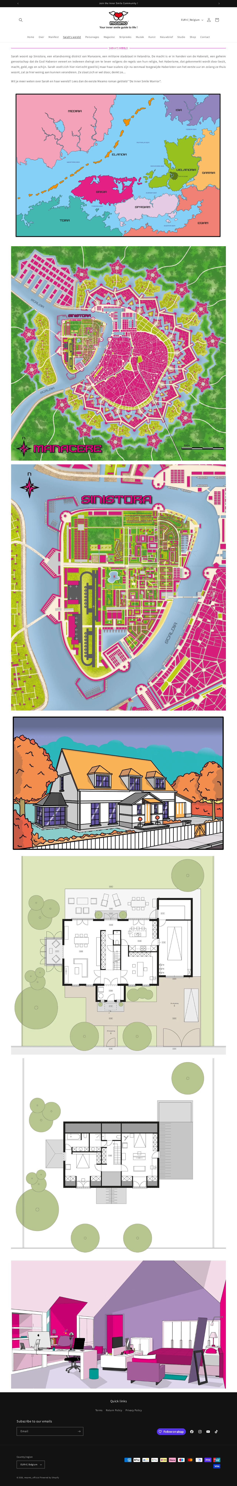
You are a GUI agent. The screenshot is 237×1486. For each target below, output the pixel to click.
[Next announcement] (219, 3)
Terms (99, 1410)
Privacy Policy (134, 1410)
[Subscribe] (79, 1431)
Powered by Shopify (49, 1477)
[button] (21, 20)
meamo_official (32, 1477)
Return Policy (114, 1410)
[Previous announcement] (18, 3)
